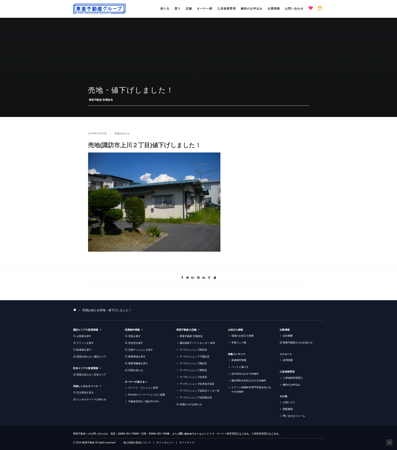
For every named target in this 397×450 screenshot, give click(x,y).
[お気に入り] (310, 9)
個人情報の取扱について (137, 442)
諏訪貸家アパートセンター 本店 (197, 343)
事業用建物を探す (138, 363)
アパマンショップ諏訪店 (193, 363)
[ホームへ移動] (75, 310)
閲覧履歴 (288, 409)
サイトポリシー (165, 442)
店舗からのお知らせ (191, 404)
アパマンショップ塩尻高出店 (196, 397)
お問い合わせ (294, 8)
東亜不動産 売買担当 (101, 99)
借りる (165, 8)
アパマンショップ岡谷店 (193, 349)
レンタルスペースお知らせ (91, 399)
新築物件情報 (238, 360)
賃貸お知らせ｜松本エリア (91, 374)
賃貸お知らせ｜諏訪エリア (91, 356)
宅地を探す (134, 336)
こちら (245, 433)
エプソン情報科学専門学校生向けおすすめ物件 (251, 389)
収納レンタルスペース (85, 386)
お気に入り (289, 402)
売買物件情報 (132, 329)
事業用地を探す (137, 356)
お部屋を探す (84, 336)
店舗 (189, 8)
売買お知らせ (122, 133)
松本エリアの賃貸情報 (85, 368)
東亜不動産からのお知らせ (298, 342)
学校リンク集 (238, 342)
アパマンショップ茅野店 (193, 370)
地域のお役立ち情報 (242, 335)
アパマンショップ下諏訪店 (194, 356)
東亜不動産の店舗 (186, 329)
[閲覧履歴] (320, 9)
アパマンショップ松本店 (193, 377)
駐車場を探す (84, 349)
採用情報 (288, 360)
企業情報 (274, 8)
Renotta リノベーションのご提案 (146, 394)
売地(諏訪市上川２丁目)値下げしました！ (144, 145)
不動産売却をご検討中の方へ (144, 401)
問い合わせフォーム (294, 415)
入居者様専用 (226, 8)
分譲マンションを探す (140, 349)
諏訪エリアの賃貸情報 (85, 329)
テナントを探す (85, 343)
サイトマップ (186, 442)
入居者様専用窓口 (293, 377)
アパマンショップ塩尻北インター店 (199, 390)
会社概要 (288, 335)
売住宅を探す (135, 343)
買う (178, 8)
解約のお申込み (252, 8)
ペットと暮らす (240, 366)
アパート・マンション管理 (143, 387)
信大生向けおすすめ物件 (245, 373)
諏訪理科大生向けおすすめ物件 (248, 380)
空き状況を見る (85, 392)
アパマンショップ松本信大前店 (197, 383)
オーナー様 (204, 8)
